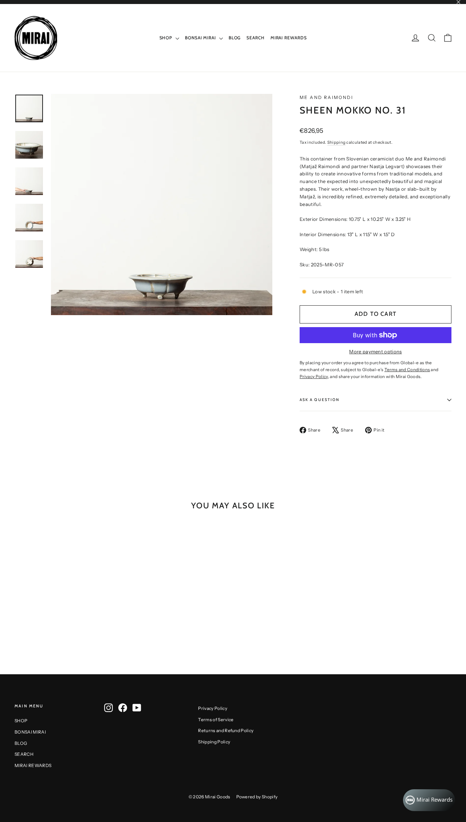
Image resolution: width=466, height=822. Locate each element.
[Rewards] (429, 800)
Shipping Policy (214, 741)
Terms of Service (215, 719)
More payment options (375, 351)
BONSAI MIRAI (201, 37)
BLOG (235, 37)
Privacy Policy (212, 708)
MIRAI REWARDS (288, 37)
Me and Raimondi (326, 97)
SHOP (166, 37)
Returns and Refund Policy (225, 730)
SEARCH (255, 37)
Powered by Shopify (257, 796)
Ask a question (319, 399)
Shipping (336, 142)
